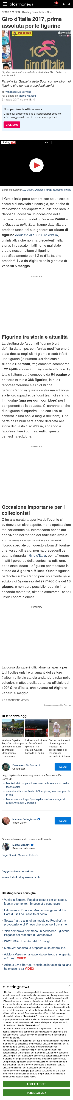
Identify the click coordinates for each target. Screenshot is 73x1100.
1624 (5, 1001)
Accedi (66, 4)
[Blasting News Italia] (21, 4)
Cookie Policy (28, 1076)
